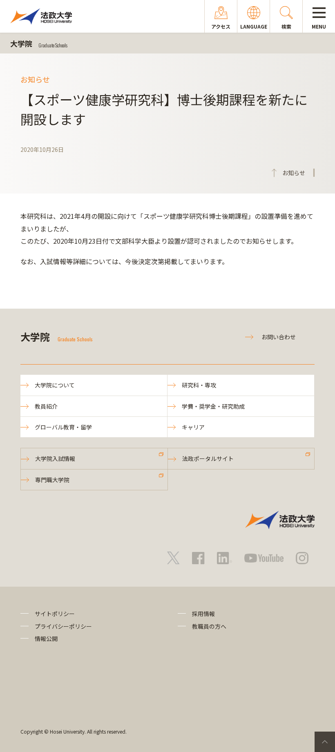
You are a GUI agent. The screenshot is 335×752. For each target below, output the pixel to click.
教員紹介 (46, 406)
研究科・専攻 (199, 385)
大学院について (55, 385)
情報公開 (46, 638)
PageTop (325, 742)
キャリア (193, 427)
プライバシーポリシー (63, 626)
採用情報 (203, 614)
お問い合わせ (278, 337)
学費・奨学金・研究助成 (213, 406)
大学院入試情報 (55, 458)
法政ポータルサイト (208, 458)
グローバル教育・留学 (63, 427)
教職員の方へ (209, 626)
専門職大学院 (52, 480)
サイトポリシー (55, 614)
